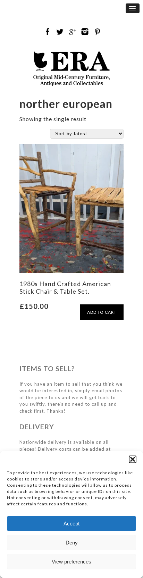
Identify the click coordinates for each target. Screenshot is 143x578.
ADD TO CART (102, 312)
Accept (71, 523)
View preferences (71, 562)
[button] (132, 459)
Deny (72, 542)
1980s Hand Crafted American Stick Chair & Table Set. (65, 287)
